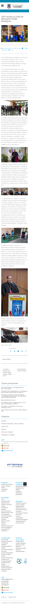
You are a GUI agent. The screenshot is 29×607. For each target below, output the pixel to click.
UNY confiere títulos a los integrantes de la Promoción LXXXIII (12, 388)
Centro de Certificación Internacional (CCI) (6, 528)
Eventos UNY (4, 426)
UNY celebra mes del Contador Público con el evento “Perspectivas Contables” (13, 403)
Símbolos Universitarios (6, 541)
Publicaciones (19, 494)
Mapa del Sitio (12, 597)
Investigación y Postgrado (8, 434)
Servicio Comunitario (6, 511)
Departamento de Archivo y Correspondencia (7, 513)
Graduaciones (4, 507)
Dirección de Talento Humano (6, 555)
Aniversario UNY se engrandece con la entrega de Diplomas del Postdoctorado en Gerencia (14, 392)
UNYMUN (3, 524)
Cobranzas (3, 519)
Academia (3, 421)
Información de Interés (7, 432)
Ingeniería (3, 491)
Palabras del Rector (20, 545)
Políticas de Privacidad (21, 548)
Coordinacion (4, 530)
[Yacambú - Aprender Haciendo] (15, 6)
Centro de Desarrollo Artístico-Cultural (20, 522)
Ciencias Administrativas (7, 484)
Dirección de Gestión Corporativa (6, 570)
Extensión (3, 429)
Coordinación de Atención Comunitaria (22, 513)
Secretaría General (5, 501)
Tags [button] (11, 50)
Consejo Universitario (21, 543)
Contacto (3, 597)
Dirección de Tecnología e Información (7, 550)
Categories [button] (4, 50)
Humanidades (4, 489)
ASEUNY (3, 522)
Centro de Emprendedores (19, 517)
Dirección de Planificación (7, 552)
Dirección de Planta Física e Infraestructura (7, 558)
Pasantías (3, 509)
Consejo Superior (20, 541)
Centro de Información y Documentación (6, 516)
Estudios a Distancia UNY (7, 526)
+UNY (2, 499)
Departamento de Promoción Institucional (6, 566)
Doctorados (18, 491)
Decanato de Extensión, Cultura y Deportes (12, 423)
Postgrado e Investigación (21, 486)
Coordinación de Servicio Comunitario (21, 510)
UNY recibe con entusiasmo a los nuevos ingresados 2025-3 (12, 407)
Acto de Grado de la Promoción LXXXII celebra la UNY (14, 410)
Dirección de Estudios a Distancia (6, 547)
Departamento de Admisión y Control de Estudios (6, 504)
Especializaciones (20, 488)
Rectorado (18, 546)
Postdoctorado (19, 493)
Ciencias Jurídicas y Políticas (5, 486)
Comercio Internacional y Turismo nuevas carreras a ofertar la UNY (7, 372)
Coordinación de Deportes (22, 519)
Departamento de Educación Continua (20, 507)
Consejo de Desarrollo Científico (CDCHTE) (6, 561)
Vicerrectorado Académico (4, 543)
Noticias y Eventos (5, 521)
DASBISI (3, 564)
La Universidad (4, 539)
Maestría (18, 489)
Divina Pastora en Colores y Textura (21, 370)
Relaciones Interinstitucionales (20, 550)
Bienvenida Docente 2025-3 (8, 400)
